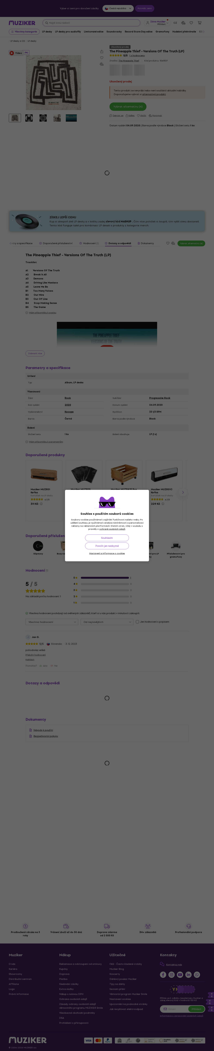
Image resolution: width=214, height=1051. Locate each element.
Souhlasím (107, 538)
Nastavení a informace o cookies (107, 553)
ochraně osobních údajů (112, 529)
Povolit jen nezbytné (107, 546)
